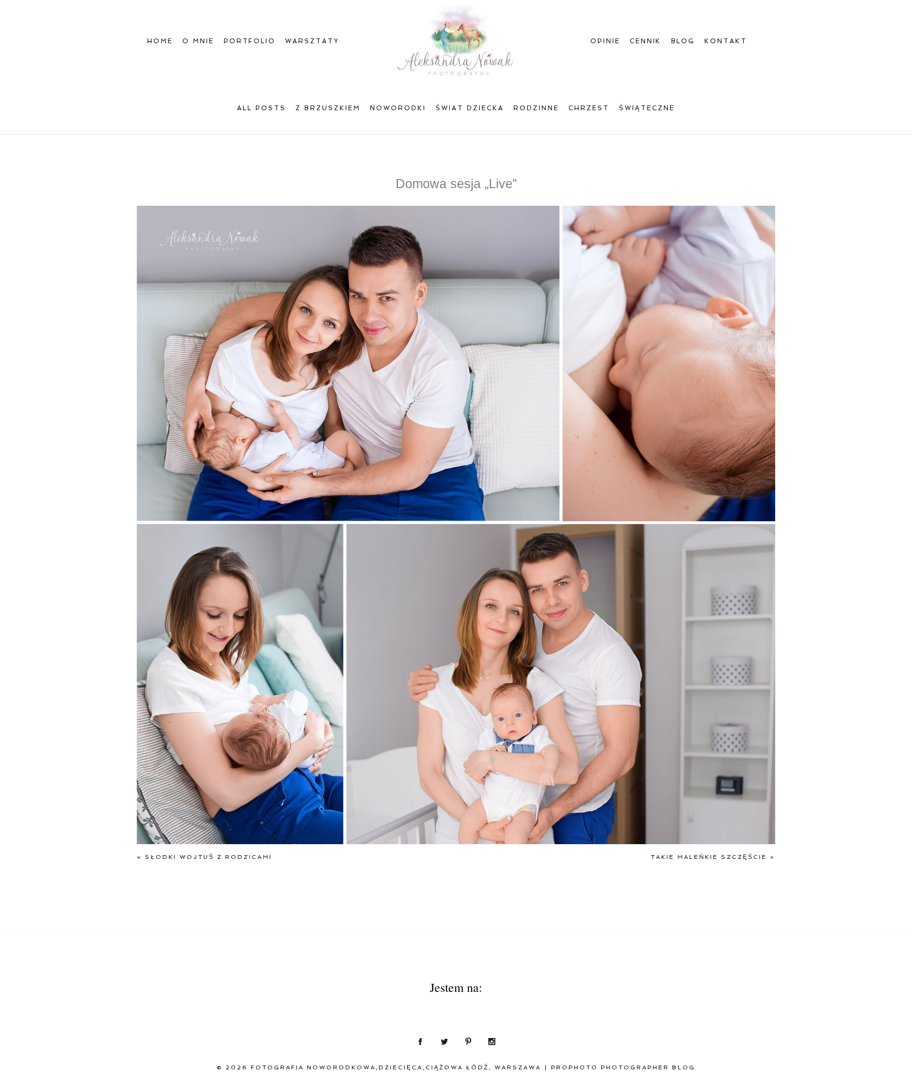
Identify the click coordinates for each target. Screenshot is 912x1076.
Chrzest (589, 108)
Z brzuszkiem (328, 108)
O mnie (198, 41)
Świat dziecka (470, 108)
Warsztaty (312, 41)
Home (160, 41)
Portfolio (250, 41)
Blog (683, 41)
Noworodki (398, 108)
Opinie (605, 41)
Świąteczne (647, 108)
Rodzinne (536, 108)
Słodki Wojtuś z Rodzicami (204, 857)
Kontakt (725, 41)
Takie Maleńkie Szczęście (713, 857)
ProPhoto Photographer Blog (623, 1067)
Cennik (646, 41)
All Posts (261, 108)
